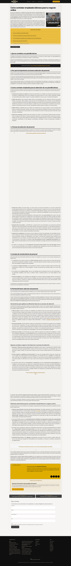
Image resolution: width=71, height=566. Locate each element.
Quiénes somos (40, 1)
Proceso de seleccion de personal (20, 40)
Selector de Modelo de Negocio (14, 549)
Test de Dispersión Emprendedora (14, 552)
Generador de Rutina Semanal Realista (27, 547)
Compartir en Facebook (11, 481)
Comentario (13, 505)
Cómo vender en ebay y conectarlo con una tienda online (22, 496)
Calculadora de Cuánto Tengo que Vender (14, 554)
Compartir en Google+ (16, 481)
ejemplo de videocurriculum (53, 319)
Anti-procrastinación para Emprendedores (26, 544)
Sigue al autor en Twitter (54, 476)
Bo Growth (38, 410)
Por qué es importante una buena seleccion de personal (24, 35)
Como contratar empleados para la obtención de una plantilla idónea (27, 38)
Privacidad (51, 549)
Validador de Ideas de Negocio (27, 542)
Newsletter (52, 546)
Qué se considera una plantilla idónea (20, 33)
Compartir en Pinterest (21, 481)
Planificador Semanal (12, 542)
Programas (28, 1)
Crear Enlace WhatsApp (13, 546)
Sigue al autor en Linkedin (51, 476)
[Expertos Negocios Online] (14, 1)
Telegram (51, 545)
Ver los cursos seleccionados (18, 489)
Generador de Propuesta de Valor (27, 541)
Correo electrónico (14, 514)
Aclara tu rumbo (56, 1)
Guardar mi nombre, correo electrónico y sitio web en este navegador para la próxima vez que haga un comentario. (27, 524)
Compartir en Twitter (14, 481)
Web (56, 476)
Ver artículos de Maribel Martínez (58, 476)
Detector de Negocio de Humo (27, 551)
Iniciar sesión (52, 541)
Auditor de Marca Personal (26, 548)
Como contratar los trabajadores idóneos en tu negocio (40, 65)
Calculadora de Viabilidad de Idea (14, 550)
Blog (36, 545)
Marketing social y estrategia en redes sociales (48, 496)
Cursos (37, 542)
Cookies (51, 550)
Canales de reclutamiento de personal (21, 43)
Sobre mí (51, 542)
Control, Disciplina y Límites (26, 552)
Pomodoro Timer (12, 545)
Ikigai (10, 541)
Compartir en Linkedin (19, 481)
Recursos (33, 1)
